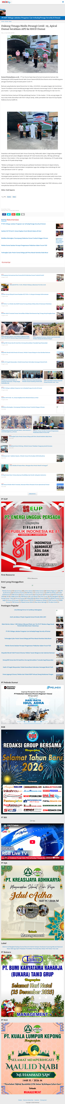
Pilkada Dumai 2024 (27, 602)
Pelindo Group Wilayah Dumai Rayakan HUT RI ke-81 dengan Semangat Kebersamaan (24, 294)
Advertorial (5, 947)
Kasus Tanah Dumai (27, 594)
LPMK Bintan (24, 596)
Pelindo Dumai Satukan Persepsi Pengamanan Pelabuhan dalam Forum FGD (45, 431)
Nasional (60, 947)
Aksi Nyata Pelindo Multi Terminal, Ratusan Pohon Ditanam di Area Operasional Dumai (25, 484)
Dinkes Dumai (39, 591)
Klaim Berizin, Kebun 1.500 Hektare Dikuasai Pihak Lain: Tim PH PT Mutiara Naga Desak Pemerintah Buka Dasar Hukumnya (28, 625)
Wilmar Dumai (39, 598)
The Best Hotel (52, 602)
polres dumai (28, 591)
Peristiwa (36, 949)
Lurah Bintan (34, 596)
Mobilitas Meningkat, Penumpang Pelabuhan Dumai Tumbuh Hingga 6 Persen (23, 407)
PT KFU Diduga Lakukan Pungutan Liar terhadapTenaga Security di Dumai (31, 18)
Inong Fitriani (39, 594)
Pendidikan (29, 949)
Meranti (54, 947)
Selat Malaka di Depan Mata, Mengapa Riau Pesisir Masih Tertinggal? (29, 465)
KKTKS (32, 600)
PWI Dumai (15, 602)
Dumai (9, 197)
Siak (57, 949)
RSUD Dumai (57, 594)
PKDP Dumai (52, 600)
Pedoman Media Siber (28, 1100)
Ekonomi (27, 947)
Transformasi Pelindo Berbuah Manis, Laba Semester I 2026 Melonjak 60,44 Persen (16, 430)
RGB (3, 596)
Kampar (37, 947)
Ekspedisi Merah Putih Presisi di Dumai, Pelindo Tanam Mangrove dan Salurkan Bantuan (25, 352)
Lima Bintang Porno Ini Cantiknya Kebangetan (28, 610)
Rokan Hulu (52, 949)
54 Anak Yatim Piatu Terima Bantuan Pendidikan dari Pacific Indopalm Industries (23, 475)
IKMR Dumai (24, 600)
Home (2, 21)
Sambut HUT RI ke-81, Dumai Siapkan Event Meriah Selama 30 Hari (19, 397)
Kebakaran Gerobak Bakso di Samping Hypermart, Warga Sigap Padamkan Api (10, 381)
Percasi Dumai (20, 598)
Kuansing (49, 947)
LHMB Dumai (14, 596)
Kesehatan (43, 947)
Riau (40, 949)
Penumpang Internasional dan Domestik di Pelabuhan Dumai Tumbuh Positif (22, 275)
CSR (7, 596)
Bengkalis (12, 947)
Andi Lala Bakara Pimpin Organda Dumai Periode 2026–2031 (53, 381)
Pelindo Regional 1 (51, 591)
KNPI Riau (30, 593)
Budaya (17, 947)
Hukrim (32, 947)
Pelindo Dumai (6, 591)
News (2, 9)
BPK (47, 598)
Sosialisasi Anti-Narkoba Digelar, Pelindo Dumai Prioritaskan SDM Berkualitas (23, 456)
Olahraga (13, 949)
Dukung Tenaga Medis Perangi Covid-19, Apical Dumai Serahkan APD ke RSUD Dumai (29, 27)
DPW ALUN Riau (51, 593)
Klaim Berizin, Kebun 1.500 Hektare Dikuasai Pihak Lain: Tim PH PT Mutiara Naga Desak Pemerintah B (15, 337)
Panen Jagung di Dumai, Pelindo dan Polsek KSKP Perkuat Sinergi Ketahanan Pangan (46, 337)
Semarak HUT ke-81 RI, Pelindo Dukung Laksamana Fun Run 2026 (28, 285)
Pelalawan (23, 949)
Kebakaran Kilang (41, 600)
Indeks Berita (32, 493)
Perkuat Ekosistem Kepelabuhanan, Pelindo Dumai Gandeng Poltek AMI (32, 380)
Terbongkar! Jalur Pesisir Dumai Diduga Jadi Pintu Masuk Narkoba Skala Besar (30, 436)
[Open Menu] (63, 2)
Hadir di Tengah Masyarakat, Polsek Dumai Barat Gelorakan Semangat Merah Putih (24, 362)
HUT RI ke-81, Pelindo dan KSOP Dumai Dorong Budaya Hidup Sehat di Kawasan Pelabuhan (26, 304)
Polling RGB (29, 598)
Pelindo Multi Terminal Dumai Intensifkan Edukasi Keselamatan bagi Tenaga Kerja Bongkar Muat (28, 313)
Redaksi (20, 1100)
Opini (17, 949)
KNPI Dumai (15, 594)
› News (9, 21)
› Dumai (6, 21)
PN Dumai (48, 594)
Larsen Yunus (40, 593)
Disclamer (36, 1100)
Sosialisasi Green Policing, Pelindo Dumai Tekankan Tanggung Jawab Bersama (30, 446)
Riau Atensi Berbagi (40, 602)
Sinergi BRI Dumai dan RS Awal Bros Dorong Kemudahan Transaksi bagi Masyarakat (24, 343)
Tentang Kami (43, 1100)
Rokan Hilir (45, 949)
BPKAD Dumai (55, 598)
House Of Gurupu (13, 600)
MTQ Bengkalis (53, 596)
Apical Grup (18, 591)
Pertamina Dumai (18, 593)
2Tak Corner (43, 596)
